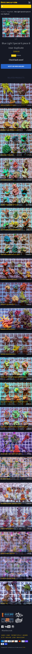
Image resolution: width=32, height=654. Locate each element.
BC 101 (3, 637)
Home (8, 635)
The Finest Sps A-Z (16, 635)
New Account (21, 637)
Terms (24, 647)
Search (3, 635)
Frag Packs (10, 12)
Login (14, 637)
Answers (25, 635)
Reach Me (8, 637)
